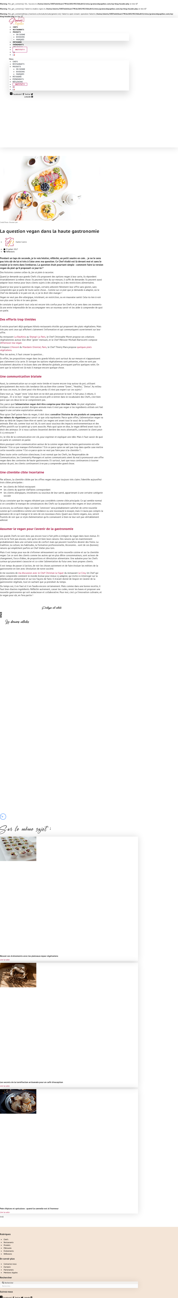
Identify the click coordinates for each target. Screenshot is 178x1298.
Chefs (15, 61)
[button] (69, 59)
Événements (18, 79)
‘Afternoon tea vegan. (11, 342)
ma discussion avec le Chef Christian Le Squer (41, 572)
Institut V (19, 50)
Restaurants (18, 64)
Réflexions (18, 82)
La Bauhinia (20, 336)
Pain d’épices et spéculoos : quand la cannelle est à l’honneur (17, 834)
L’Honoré (14, 347)
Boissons (20, 37)
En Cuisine (20, 34)
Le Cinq (82, 572)
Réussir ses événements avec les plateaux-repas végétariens (16, 709)
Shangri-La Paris (38, 336)
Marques (20, 74)
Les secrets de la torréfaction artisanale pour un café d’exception (16, 772)
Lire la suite (5, 959)
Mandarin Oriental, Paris (34, 347)
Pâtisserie (17, 76)
